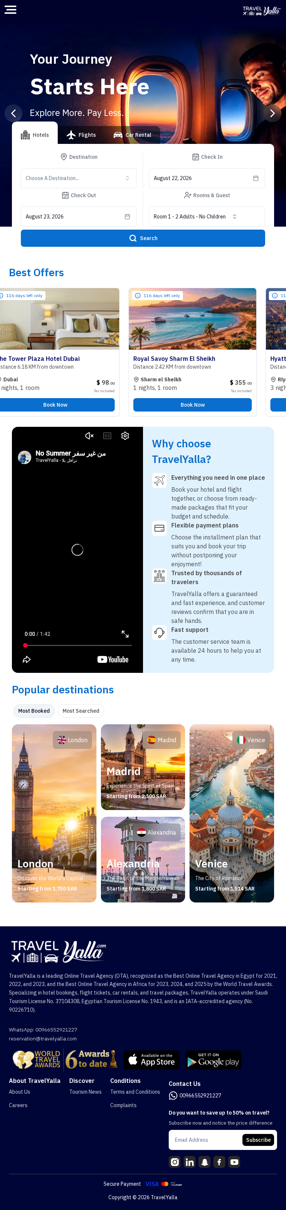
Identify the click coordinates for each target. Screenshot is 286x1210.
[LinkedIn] (190, 1162)
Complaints (123, 1105)
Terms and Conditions (135, 1091)
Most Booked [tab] (34, 711)
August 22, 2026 (173, 178)
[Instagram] (175, 1162)
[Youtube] (234, 1162)
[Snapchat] (204, 1162)
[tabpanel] (143, 813)
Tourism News (85, 1091)
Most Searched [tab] (81, 711)
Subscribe (258, 1140)
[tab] (35, 133)
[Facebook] (219, 1162)
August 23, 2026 (45, 216)
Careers (18, 1105)
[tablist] (86, 138)
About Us (19, 1091)
